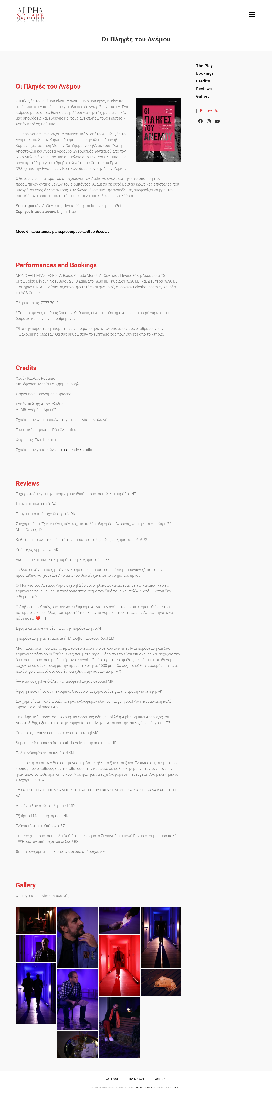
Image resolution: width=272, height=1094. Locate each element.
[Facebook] (200, 121)
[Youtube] (217, 121)
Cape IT (176, 1087)
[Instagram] (208, 121)
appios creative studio (73, 450)
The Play (204, 65)
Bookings (205, 73)
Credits (203, 81)
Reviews (204, 88)
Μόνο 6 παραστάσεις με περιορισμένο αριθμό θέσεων (62, 231)
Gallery (203, 96)
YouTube (161, 1079)
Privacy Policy (145, 1087)
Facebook (112, 1079)
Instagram (136, 1079)
